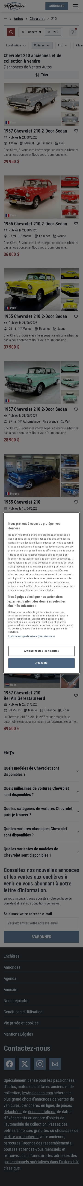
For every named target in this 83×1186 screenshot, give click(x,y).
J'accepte (41, 662)
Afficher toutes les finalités (41, 650)
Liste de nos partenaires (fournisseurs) (31, 636)
